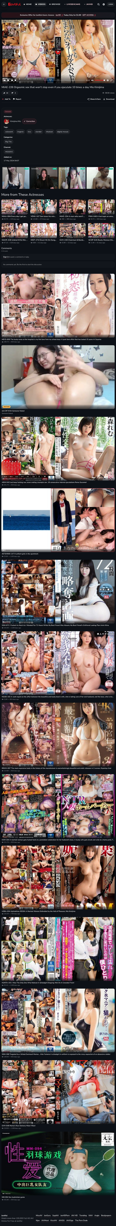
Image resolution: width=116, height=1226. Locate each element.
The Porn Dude (81, 1220)
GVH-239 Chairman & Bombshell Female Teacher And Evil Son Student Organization (72, 240)
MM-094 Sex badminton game (13, 1197)
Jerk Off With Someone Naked (13, 411)
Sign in (6, 257)
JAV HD (74, 1215)
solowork (9, 131)
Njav (38, 1220)
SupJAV (55, 1215)
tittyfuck (49, 131)
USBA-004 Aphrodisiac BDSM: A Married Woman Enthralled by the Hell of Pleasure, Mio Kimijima (38, 911)
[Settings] (104, 4)
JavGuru (47, 1215)
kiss (29, 131)
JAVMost (45, 1220)
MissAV (39, 1215)
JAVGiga (69, 1220)
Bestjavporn (106, 1215)
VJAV (90, 1215)
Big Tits (8, 141)
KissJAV (54, 1220)
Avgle (96, 1215)
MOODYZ (9, 152)
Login (111, 4)
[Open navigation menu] (3, 4)
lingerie (20, 131)
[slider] (50, 80)
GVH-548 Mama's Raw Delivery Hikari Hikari (18, 1126)
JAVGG (62, 1220)
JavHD (58, 15)
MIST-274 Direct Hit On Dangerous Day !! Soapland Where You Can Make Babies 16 (43, 240)
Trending (83, 1215)
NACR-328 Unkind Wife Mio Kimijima (15, 240)
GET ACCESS (88, 15)
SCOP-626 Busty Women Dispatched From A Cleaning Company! (101, 240)
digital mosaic (62, 131)
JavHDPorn (65, 1215)
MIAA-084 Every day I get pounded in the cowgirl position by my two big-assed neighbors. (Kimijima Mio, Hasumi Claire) (15, 216)
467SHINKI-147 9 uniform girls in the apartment (20, 554)
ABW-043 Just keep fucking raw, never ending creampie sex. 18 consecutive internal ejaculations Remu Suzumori (44, 482)
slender (38, 131)
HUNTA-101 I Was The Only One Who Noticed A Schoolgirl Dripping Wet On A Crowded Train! (38, 983)
